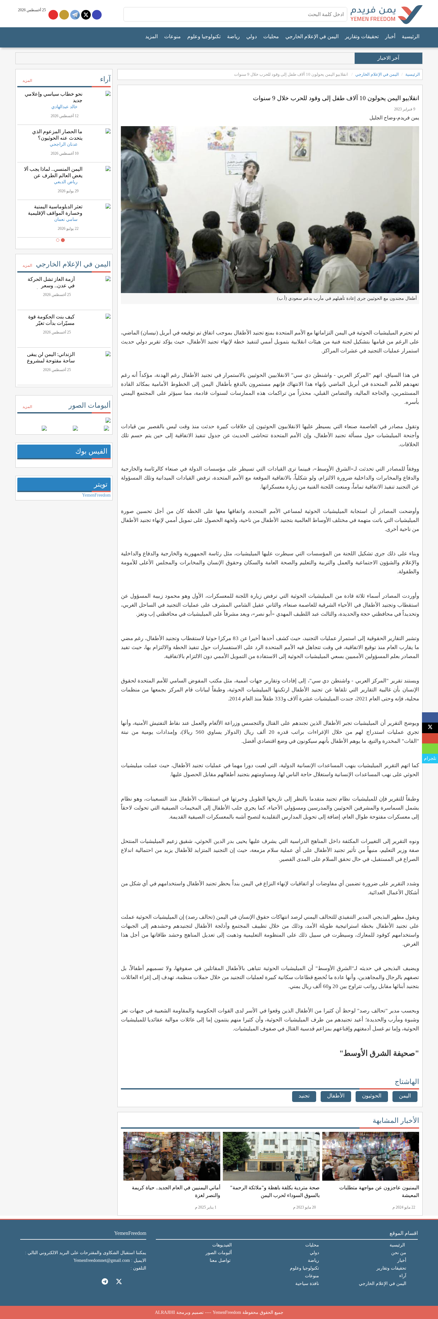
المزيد (151, 36)
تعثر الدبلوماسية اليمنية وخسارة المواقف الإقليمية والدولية (55, 213)
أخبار (390, 36)
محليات (271, 36)
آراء (105, 79)
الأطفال (336, 1096)
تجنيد (304, 1096)
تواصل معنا (220, 1260)
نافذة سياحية (307, 1283)
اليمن (405, 1096)
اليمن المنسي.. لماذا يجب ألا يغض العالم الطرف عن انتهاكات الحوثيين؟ (53, 175)
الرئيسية (410, 36)
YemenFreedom (96, 495)
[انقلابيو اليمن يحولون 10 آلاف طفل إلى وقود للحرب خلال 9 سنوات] (430, 717)
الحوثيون (372, 1096)
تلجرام (430, 758)
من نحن (398, 1252)
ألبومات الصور (90, 405)
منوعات (172, 36)
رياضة (233, 36)
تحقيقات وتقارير (362, 36)
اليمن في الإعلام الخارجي (312, 36)
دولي (251, 36)
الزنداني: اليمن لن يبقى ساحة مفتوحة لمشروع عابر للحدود (51, 360)
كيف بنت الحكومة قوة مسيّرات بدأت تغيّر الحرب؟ (51, 323)
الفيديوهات (222, 1245)
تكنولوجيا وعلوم (204, 36)
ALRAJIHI (165, 1312)
